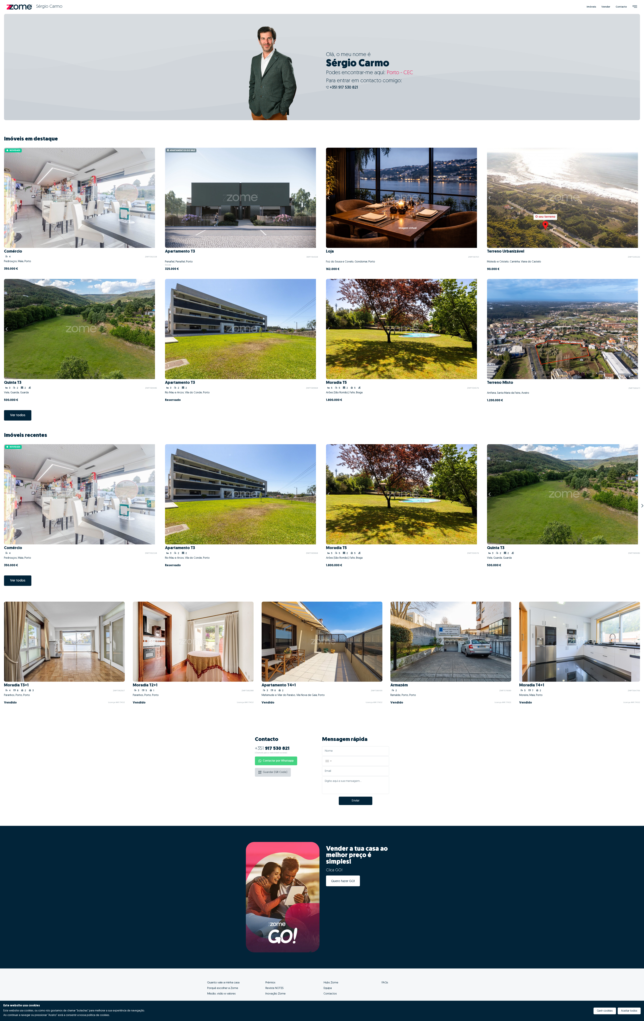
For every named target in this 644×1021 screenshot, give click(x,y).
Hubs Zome (331, 982)
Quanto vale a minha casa (223, 982)
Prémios (270, 982)
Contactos (330, 993)
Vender (605, 7)
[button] (328, 761)
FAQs (385, 982)
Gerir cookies (605, 1011)
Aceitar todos (629, 1011)
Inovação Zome (275, 993)
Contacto (621, 7)
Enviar (355, 800)
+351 (272, 748)
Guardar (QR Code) (275, 772)
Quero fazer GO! (343, 881)
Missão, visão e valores (221, 993)
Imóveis (591, 7)
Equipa (328, 988)
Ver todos (17, 415)
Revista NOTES (274, 988)
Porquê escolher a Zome (222, 988)
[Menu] (634, 7)
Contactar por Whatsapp (278, 761)
